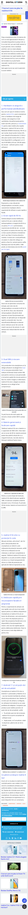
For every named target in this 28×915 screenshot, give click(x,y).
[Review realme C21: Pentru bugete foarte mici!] (14, 854)
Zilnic (16, 808)
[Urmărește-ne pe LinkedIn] (15, 838)
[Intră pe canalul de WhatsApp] (7, 838)
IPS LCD (10, 226)
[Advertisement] (14, 84)
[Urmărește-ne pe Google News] (12, 838)
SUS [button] (24, 907)
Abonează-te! (14, 823)
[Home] (14, 2)
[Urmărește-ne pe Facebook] (18, 838)
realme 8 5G (10, 114)
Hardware (5, 805)
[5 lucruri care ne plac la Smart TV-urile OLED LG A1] (14, 871)
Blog (24, 803)
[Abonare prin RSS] (9, 838)
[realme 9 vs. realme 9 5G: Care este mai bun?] (14, 903)
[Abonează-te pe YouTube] (20, 838)
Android (19, 803)
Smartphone (12, 803)
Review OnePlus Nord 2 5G (10, 890)
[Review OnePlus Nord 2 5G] (14, 888)
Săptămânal (5, 810)
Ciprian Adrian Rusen (9, 23)
